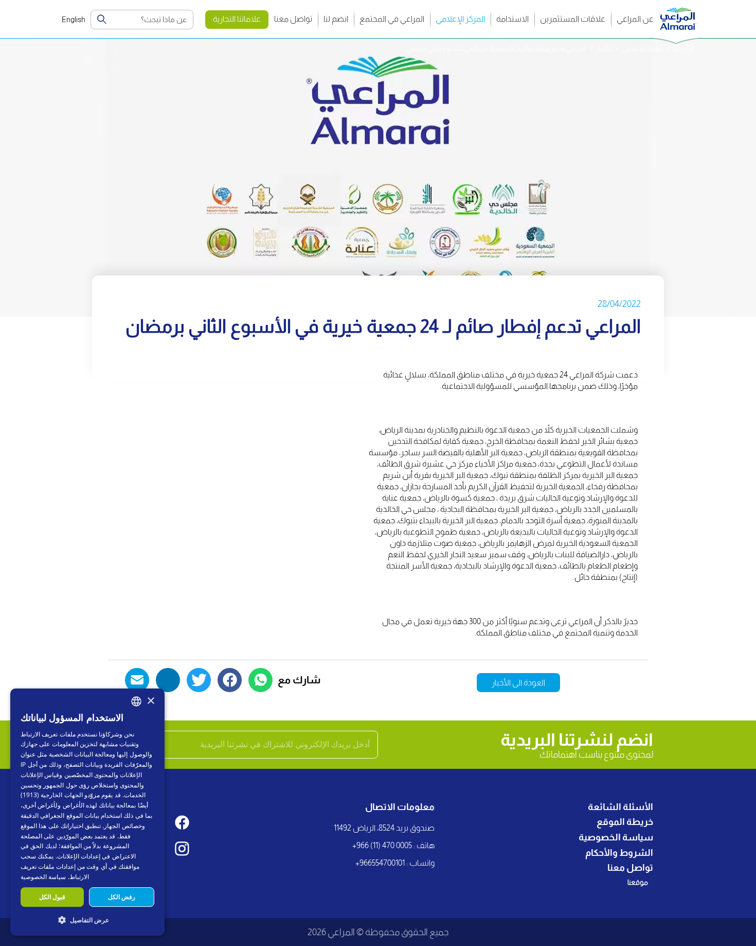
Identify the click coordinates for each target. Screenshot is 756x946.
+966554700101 (380, 862)
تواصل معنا (293, 18)
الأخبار (604, 49)
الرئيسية (683, 49)
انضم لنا (335, 18)
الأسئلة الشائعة (620, 807)
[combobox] (136, 701)
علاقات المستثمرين (572, 18)
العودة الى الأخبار (518, 682)
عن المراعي (635, 18)
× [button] (150, 701)
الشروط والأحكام (619, 853)
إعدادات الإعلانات (78, 856)
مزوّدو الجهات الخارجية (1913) (60, 794)
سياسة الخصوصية (616, 837)
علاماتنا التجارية (237, 18)
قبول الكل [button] (52, 896)
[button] (87, 919)
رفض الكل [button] (121, 896)
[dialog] (87, 812)
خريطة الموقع (625, 822)
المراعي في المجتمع (391, 18)
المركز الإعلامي (460, 18)
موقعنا (637, 882)
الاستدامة (512, 18)
